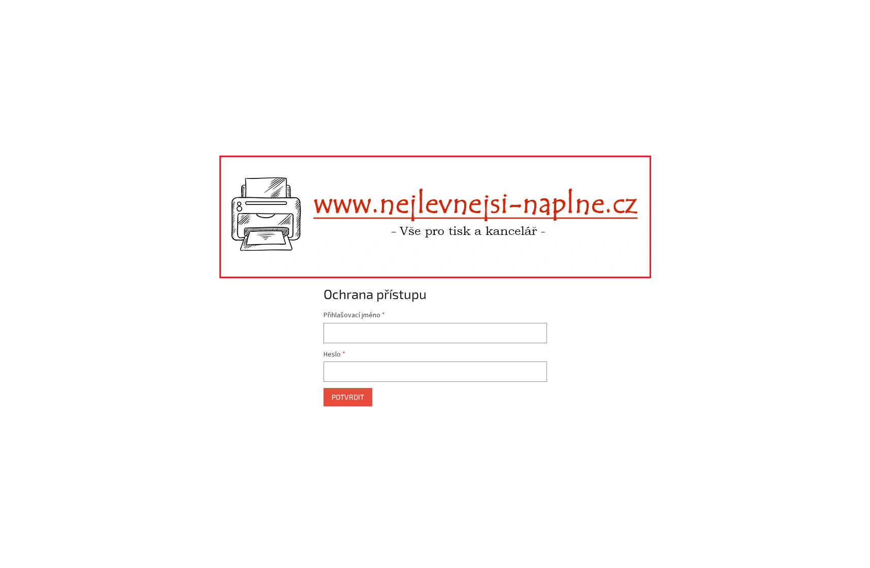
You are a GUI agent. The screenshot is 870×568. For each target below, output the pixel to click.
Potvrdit (348, 397)
